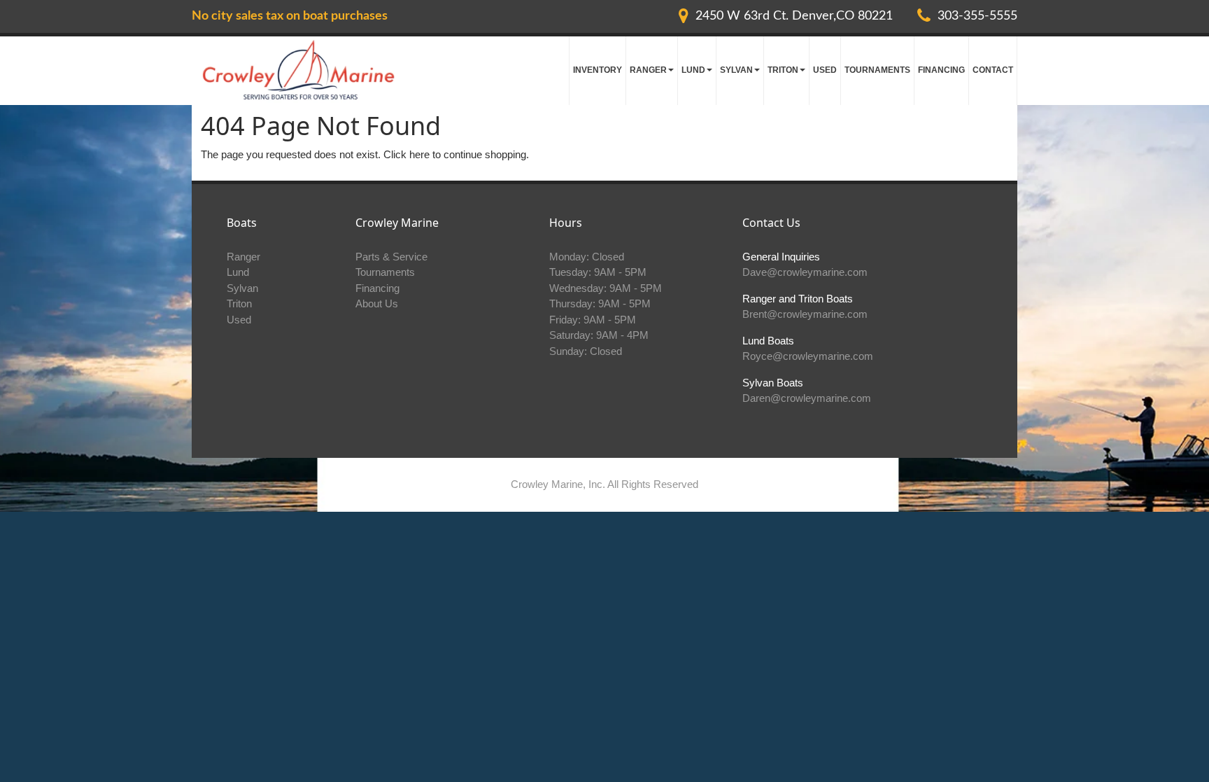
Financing (377, 288)
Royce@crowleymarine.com (807, 356)
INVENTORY (597, 70)
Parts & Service (391, 257)
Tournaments (385, 272)
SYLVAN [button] (736, 70)
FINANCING (941, 70)
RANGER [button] (648, 70)
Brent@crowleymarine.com (805, 314)
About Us (376, 303)
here (419, 154)
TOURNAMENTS (877, 70)
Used (239, 320)
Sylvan (242, 288)
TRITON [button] (783, 70)
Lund (238, 272)
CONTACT (993, 70)
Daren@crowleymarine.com (806, 398)
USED (825, 70)
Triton (239, 303)
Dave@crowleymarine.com (805, 272)
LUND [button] (693, 70)
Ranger (243, 257)
